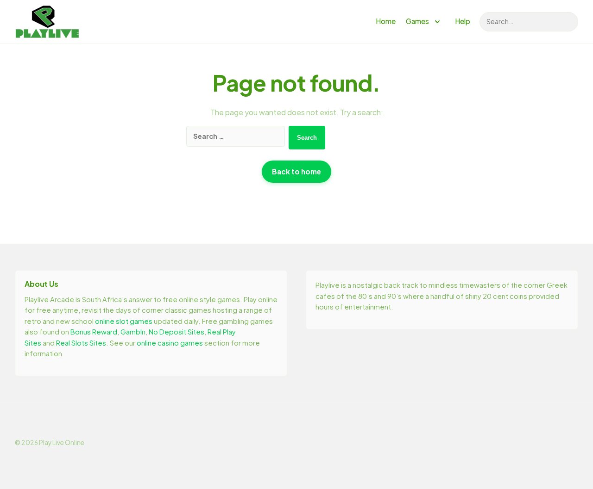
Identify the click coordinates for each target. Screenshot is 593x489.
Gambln (132, 332)
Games (417, 21)
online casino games (170, 343)
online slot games (123, 321)
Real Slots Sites (81, 343)
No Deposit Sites (176, 332)
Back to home (296, 171)
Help (462, 21)
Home (386, 21)
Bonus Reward (93, 332)
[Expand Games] (437, 21)
